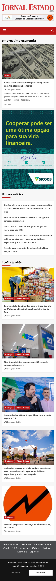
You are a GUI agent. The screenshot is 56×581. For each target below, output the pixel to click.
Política (46, 548)
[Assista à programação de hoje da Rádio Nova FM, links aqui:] (28, 503)
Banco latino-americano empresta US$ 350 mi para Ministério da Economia (26, 84)
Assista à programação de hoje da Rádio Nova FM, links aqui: (26, 250)
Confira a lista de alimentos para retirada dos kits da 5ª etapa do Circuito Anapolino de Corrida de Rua (28, 208)
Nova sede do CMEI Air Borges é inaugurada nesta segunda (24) (25, 228)
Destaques (9, 298)
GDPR (41, 566)
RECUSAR (15, 573)
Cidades (36, 548)
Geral (7, 75)
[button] (5, 30)
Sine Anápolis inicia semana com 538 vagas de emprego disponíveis (26, 219)
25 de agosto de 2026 (13, 316)
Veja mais (7, 105)
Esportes (34, 551)
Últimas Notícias (23, 298)
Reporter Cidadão (43, 544)
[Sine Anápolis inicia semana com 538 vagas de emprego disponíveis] (28, 341)
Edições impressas (20, 548)
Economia (22, 551)
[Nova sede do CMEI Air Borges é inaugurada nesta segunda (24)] (28, 394)
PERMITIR (40, 573)
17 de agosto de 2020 (13, 89)
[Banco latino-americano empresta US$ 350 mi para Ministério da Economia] (28, 61)
